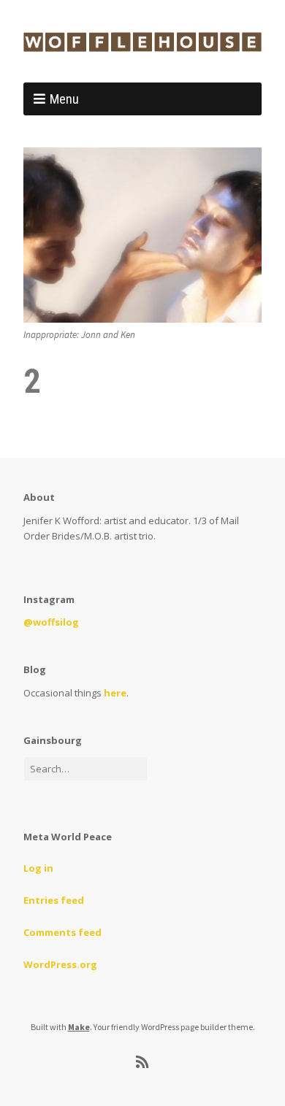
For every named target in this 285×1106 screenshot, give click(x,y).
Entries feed (53, 900)
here (115, 692)
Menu (64, 99)
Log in (38, 868)
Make (79, 1026)
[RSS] (143, 1062)
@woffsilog (51, 622)
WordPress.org (60, 964)
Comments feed (62, 932)
